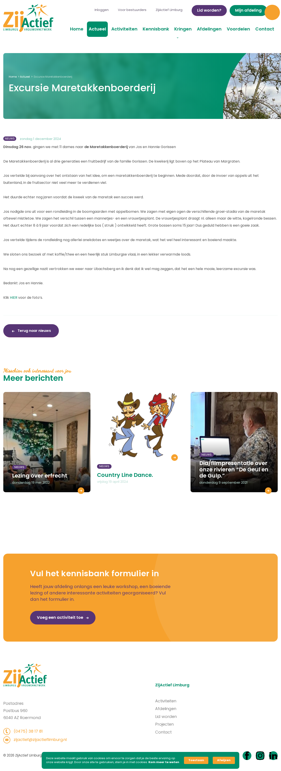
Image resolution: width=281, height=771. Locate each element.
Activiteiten (124, 29)
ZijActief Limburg (169, 9)
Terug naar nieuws (34, 330)
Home (76, 29)
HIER (13, 297)
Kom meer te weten (163, 762)
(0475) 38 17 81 (28, 731)
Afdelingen (209, 29)
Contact (264, 29)
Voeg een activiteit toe (60, 617)
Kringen (183, 29)
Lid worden (166, 716)
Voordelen (238, 29)
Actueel (97, 29)
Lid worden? (209, 10)
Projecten (164, 724)
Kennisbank (156, 29)
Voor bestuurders (132, 9)
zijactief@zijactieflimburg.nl (40, 739)
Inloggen (102, 9)
